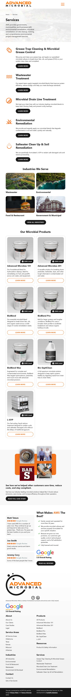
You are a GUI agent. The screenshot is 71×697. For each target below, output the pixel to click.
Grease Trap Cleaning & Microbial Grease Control (50, 660)
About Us (9, 620)
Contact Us (9, 678)
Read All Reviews (46, 563)
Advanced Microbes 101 (45, 623)
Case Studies (10, 625)
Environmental (10, 662)
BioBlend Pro (41, 631)
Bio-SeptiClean (41, 636)
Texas (7, 642)
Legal (7, 628)
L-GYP (39, 639)
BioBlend (40, 628)
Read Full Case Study (17, 499)
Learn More (23, 66)
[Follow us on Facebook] (33, 597)
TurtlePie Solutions (52, 692)
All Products (41, 620)
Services (14, 14)
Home (7, 14)
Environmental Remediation (46, 669)
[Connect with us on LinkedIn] (38, 597)
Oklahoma (9, 639)
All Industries (10, 659)
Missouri (9, 647)
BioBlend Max (41, 634)
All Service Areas (11, 636)
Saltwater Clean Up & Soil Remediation (50, 672)
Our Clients (9, 623)
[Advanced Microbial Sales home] (19, 4)
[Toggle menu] (62, 4)
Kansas (8, 644)
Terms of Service (26, 692)
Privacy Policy (14, 692)
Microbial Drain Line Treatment (47, 666)
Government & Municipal (14, 670)
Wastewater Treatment (44, 664)
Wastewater (10, 667)
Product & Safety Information (47, 647)
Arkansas (9, 650)
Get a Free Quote (11, 681)
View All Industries (35, 222)
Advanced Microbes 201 (45, 625)
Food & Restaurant (12, 664)
